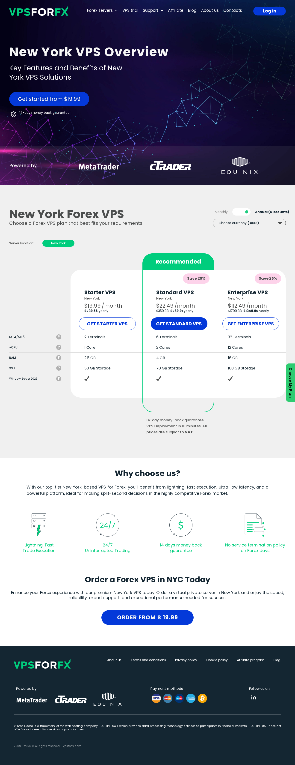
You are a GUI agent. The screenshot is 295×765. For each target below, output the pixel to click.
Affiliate (175, 10)
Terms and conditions (148, 660)
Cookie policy (217, 660)
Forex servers (100, 10)
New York (58, 243)
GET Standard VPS (179, 324)
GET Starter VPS (107, 324)
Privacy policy (186, 660)
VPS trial (130, 10)
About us (210, 10)
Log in (269, 11)
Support (150, 10)
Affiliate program (250, 660)
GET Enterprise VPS (250, 324)
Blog (192, 10)
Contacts (232, 10)
